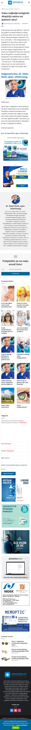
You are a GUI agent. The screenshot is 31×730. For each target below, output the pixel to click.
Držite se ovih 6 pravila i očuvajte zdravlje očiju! (23, 305)
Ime (6, 444)
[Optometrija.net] (15, 2)
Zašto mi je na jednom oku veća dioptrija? (22, 382)
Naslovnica (6, 9)
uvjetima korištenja (21, 725)
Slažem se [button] (15, 727)
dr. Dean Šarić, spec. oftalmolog (12, 23)
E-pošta (7, 451)
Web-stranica (5, 458)
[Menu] (29, 3)
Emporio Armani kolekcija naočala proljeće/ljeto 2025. (20, 650)
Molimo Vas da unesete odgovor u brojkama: (14, 465)
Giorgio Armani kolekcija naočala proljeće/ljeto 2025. (20, 657)
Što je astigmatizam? (22, 406)
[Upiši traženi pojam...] (2, 3)
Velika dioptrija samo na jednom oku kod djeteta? (7, 382)
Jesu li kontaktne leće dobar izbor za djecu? (22, 329)
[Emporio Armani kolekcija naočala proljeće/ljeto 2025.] (5, 652)
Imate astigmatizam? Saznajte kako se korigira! (7, 330)
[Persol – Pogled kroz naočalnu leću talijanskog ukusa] (5, 644)
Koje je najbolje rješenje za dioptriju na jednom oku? (6, 357)
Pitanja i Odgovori (14, 9)
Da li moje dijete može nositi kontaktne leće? (6, 305)
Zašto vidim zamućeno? (5, 406)
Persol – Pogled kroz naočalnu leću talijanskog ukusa (19, 643)
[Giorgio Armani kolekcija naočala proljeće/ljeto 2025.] (5, 659)
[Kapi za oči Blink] (15, 160)
